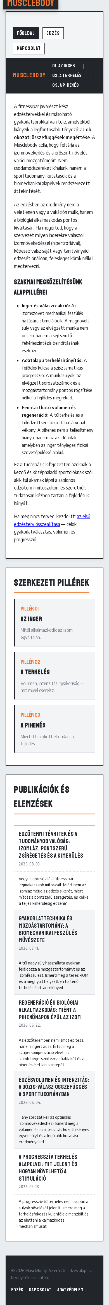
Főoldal (26, 33)
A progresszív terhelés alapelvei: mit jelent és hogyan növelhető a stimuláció (48, 1167)
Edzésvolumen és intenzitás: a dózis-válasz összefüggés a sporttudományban (54, 1087)
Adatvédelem (70, 1290)
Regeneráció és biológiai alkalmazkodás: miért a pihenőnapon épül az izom (50, 1010)
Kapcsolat (29, 48)
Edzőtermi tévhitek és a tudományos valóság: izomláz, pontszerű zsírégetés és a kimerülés (51, 844)
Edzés (53, 33)
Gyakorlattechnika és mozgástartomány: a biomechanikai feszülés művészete (48, 929)
